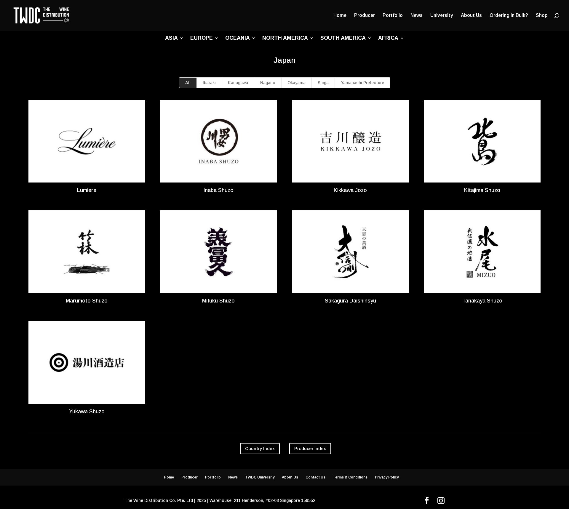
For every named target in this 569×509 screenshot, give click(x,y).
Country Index (260, 448)
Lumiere (86, 190)
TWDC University (259, 477)
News (416, 15)
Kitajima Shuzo (482, 190)
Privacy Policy (387, 477)
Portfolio (393, 15)
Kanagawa (238, 82)
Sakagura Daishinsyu (350, 301)
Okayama (296, 82)
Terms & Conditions (350, 477)
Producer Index (310, 448)
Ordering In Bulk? (509, 15)
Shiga (323, 82)
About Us (471, 15)
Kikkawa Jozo (350, 190)
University (441, 15)
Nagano (267, 82)
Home (339, 15)
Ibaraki (209, 82)
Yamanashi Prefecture (362, 82)
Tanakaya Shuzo (482, 301)
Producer (364, 15)
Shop (542, 15)
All (188, 82)
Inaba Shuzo (218, 190)
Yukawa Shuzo (87, 411)
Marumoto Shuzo (87, 301)
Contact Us (315, 477)
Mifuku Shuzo (218, 301)
